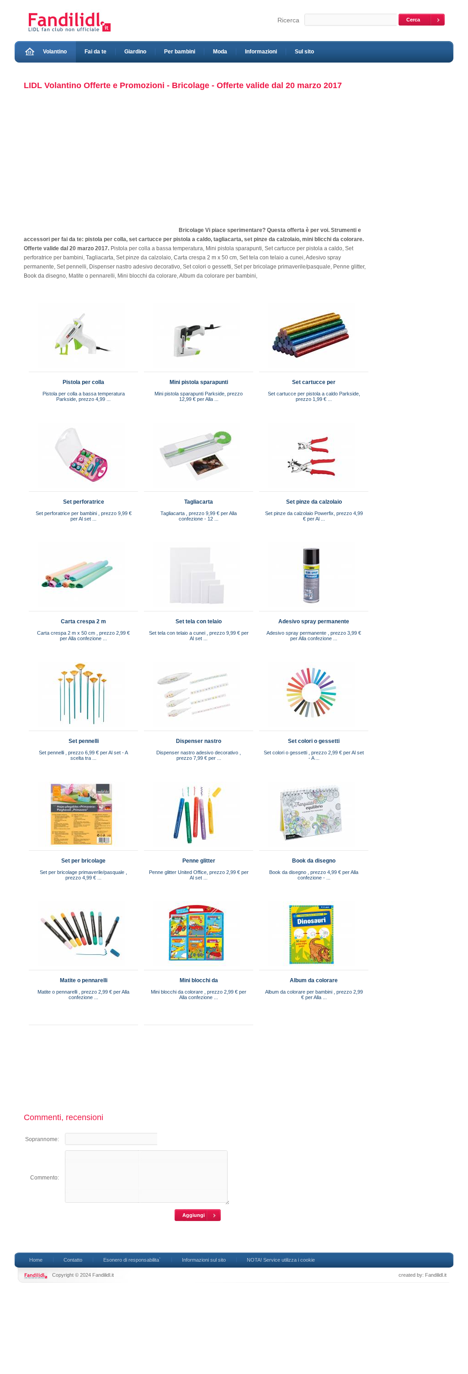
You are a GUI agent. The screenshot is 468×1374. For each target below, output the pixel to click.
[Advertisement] (100, 168)
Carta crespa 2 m (83, 621)
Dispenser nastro (198, 741)
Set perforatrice (83, 502)
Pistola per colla (83, 382)
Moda (220, 51)
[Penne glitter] (196, 848)
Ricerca (288, 20)
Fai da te (95, 51)
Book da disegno (313, 861)
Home (36, 1260)
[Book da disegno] (311, 848)
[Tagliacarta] (196, 489)
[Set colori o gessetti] (311, 729)
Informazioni (261, 51)
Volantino (55, 51)
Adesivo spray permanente (313, 621)
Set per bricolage (83, 861)
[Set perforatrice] (81, 489)
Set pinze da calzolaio (314, 502)
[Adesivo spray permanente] (311, 609)
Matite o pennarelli (83, 980)
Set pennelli (84, 741)
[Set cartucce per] (311, 370)
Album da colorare (314, 980)
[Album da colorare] (311, 968)
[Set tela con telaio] (196, 609)
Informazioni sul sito (204, 1260)
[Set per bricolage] (81, 848)
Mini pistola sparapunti (199, 382)
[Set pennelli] (81, 729)
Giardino (135, 51)
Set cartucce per (313, 382)
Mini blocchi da (199, 980)
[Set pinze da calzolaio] (311, 489)
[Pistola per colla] (81, 370)
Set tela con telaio (199, 621)
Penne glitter (198, 861)
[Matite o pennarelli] (81, 968)
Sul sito (304, 51)
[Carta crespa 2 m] (81, 609)
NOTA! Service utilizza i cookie (281, 1260)
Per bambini (179, 51)
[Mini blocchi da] (196, 968)
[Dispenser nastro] (196, 729)
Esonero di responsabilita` (132, 1260)
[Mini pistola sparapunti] (196, 370)
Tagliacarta (198, 502)
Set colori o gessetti (314, 741)
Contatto (73, 1260)
